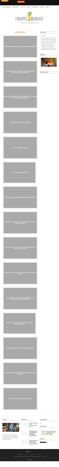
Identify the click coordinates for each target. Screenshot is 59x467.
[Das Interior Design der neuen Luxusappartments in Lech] (24, 425)
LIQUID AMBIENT (42, 456)
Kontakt (39, 454)
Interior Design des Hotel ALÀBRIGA (20, 122)
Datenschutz (20, 454)
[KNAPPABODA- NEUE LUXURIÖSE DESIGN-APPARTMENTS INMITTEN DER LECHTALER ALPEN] (24, 433)
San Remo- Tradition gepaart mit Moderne (20, 398)
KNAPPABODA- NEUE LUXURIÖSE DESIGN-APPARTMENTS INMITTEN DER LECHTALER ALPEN (33, 433)
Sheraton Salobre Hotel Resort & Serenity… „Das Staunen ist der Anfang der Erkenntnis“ (33, 442)
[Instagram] (29, 3)
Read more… (9, 439)
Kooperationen (33, 454)
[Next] (27, 2)
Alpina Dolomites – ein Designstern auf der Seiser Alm (20, 197)
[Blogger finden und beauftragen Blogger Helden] (40, 423)
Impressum (26, 454)
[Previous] (25, 2)
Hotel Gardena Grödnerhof (19, 172)
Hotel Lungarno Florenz (20, 147)
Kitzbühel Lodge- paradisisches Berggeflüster (20, 348)
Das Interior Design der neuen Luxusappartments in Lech (20, 46)
